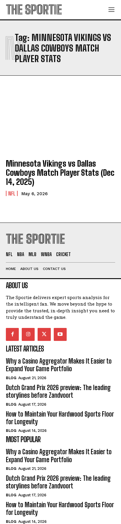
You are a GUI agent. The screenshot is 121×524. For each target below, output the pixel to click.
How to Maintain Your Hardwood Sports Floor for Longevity (60, 418)
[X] (44, 334)
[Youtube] (60, 334)
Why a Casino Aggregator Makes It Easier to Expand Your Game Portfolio (59, 365)
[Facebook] (12, 334)
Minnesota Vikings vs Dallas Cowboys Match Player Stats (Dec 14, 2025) (60, 172)
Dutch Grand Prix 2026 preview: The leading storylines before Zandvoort (58, 391)
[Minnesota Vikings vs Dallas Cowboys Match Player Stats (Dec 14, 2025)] (60, 120)
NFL (11, 193)
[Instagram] (28, 334)
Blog (11, 378)
